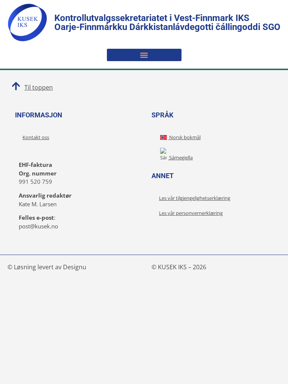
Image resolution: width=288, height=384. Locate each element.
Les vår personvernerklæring (191, 213)
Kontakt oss (35, 137)
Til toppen (38, 87)
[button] (144, 55)
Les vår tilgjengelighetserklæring (194, 198)
